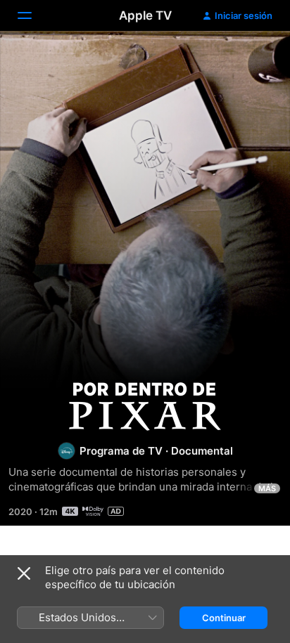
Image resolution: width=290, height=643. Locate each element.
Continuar (224, 617)
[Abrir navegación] (33, 15)
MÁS (267, 488)
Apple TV (145, 15)
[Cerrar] (24, 573)
